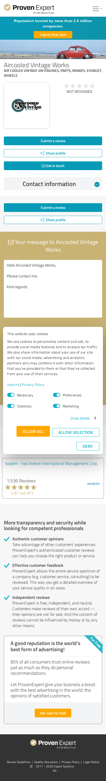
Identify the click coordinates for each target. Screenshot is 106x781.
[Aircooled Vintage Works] (26, 105)
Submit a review (53, 140)
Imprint (13, 384)
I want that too (53, 35)
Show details (80, 418)
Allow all (33, 431)
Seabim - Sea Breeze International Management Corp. (51, 463)
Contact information (49, 183)
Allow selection (75, 432)
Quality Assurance (46, 762)
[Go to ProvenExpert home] (29, 10)
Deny (88, 446)
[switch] (56, 395)
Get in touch (55, 165)
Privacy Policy (33, 384)
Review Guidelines (18, 762)
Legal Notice (91, 762)
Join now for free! (53, 712)
